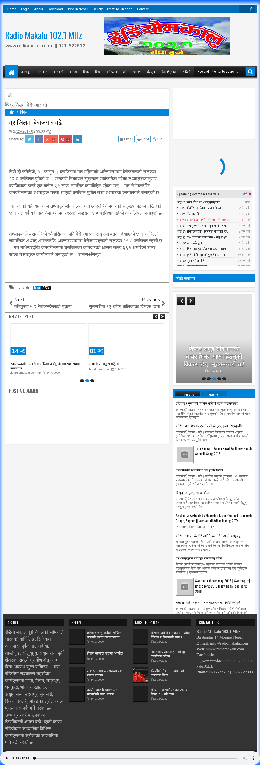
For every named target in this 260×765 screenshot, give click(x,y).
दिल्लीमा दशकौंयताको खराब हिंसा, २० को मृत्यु (169, 692)
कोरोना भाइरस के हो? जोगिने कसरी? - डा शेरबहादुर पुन (209, 535)
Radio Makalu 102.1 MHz (43, 35)
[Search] (250, 71)
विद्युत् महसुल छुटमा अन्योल (192, 492)
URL (160, 139)
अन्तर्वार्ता (58, 71)
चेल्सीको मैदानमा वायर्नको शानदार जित (167, 673)
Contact (143, 9)
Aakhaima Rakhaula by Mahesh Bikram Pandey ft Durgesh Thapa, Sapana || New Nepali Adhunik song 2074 (214, 517)
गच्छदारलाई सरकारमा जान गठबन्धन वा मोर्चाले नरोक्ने (208, 602)
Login (25, 9)
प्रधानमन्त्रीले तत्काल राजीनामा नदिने (199, 558)
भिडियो (186, 71)
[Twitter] (243, 9)
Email (128, 139)
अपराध (73, 71)
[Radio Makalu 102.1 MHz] (11, 71)
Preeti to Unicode (119, 9)
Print (145, 139)
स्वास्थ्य (136, 71)
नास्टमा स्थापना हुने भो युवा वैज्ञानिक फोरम (168, 654)
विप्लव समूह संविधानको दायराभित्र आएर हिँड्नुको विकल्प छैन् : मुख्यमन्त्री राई (214, 356)
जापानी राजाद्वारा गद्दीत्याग (105, 363)
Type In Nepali (78, 9)
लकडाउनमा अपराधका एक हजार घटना (199, 469)
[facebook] (251, 9)
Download (55, 9)
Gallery (98, 9)
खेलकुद (151, 71)
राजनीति (42, 71)
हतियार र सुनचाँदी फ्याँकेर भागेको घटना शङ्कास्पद (207, 403)
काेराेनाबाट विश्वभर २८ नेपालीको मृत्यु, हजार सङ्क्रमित (210, 425)
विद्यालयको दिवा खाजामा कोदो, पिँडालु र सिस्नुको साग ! (170, 635)
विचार (86, 71)
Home (11, 9)
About (38, 9)
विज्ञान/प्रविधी (168, 71)
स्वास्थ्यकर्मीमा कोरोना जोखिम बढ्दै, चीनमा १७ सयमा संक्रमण (45, 366)
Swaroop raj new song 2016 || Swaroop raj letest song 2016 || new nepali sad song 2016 (222, 586)
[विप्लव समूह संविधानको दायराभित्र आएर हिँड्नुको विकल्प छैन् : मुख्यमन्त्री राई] (214, 338)
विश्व (97, 71)
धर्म (124, 71)
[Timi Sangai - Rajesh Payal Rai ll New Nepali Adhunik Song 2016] (185, 454)
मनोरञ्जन (111, 71)
